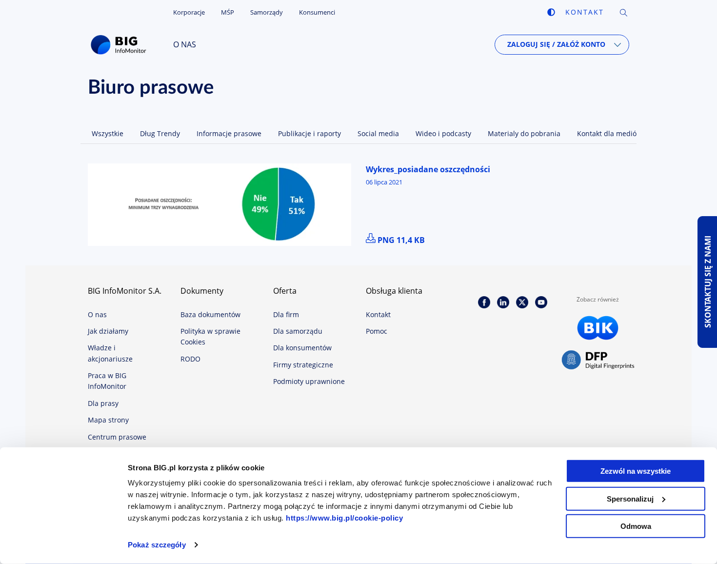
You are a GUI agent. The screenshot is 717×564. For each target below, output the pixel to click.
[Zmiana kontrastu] (551, 12)
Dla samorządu (297, 331)
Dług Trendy (160, 133)
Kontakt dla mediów (609, 133)
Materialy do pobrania (524, 133)
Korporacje (189, 12)
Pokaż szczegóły (157, 545)
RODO (190, 358)
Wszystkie (107, 133)
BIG (121, 45)
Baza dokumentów (210, 314)
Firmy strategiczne (303, 364)
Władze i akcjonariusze (110, 353)
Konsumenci (317, 12)
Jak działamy (108, 331)
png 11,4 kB (401, 240)
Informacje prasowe (229, 133)
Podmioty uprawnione (309, 381)
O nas (184, 44)
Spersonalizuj (630, 498)
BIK (598, 328)
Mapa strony (108, 419)
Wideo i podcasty (443, 133)
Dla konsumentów (302, 347)
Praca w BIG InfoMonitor (107, 381)
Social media (378, 133)
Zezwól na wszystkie (635, 471)
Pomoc (376, 331)
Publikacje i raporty (309, 133)
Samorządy (266, 12)
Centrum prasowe (117, 437)
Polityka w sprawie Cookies (210, 336)
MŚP (227, 12)
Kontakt (584, 12)
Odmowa (635, 526)
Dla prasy (103, 403)
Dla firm (286, 314)
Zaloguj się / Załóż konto (556, 44)
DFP (598, 360)
